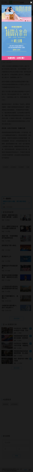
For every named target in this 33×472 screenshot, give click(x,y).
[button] (31, 2)
